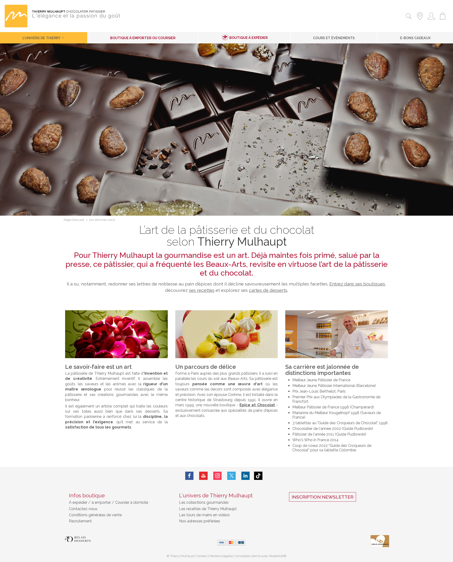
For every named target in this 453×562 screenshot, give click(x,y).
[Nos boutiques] (420, 20)
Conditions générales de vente (95, 515)
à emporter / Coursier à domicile (119, 502)
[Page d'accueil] (16, 26)
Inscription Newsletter (322, 496)
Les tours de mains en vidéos (204, 515)
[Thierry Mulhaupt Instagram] (217, 476)
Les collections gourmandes (204, 502)
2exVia (256, 556)
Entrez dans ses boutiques (357, 283)
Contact (202, 556)
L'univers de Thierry (41, 38)
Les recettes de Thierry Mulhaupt (208, 509)
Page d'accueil (74, 220)
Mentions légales (221, 556)
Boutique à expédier (248, 38)
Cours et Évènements (334, 38)
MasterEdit (276, 556)
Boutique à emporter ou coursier (143, 38)
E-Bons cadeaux (415, 38)
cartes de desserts (268, 290)
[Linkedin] (245, 476)
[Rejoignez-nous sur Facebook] (189, 476)
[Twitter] (231, 476)
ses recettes (201, 290)
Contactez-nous (83, 509)
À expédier (78, 502)
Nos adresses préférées (199, 521)
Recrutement (80, 521)
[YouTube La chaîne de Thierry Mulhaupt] (203, 476)
